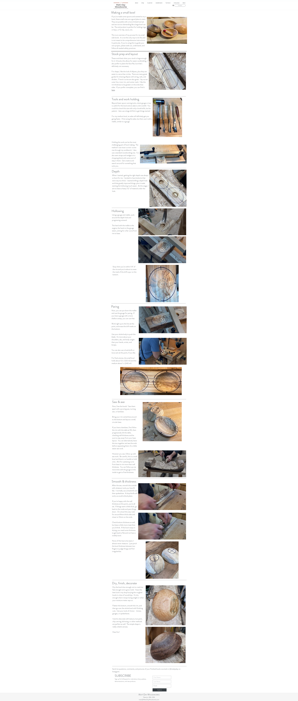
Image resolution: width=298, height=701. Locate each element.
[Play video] (162, 222)
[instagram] (173, 5)
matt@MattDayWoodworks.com (149, 699)
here (113, 90)
